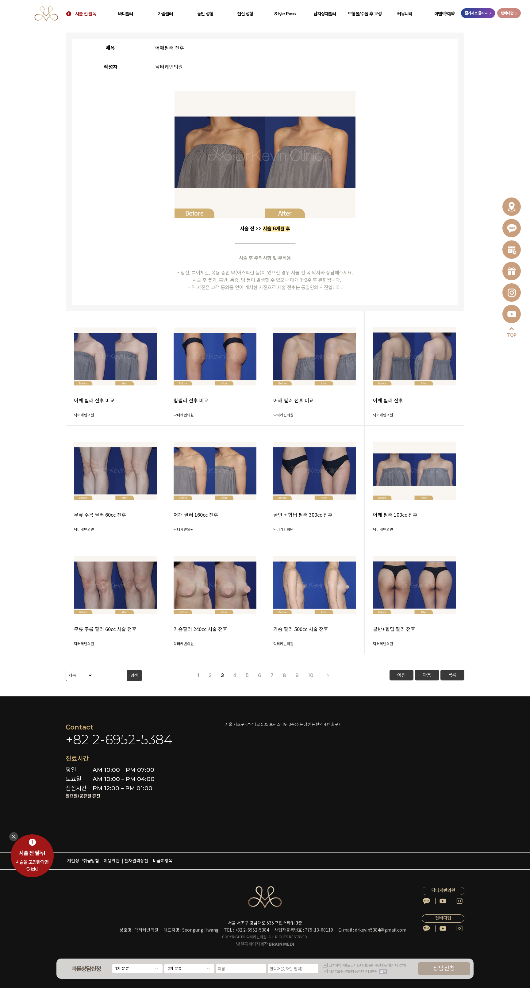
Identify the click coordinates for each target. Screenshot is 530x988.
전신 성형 (245, 14)
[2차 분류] (189, 968)
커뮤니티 (404, 14)
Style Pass (284, 14)
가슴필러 (165, 14)
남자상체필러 (324, 14)
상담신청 (444, 968)
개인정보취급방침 (83, 861)
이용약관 (112, 861)
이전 (401, 675)
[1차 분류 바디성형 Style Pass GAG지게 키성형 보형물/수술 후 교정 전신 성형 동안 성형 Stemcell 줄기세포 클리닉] (137, 968)
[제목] (79, 675)
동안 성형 (205, 14)
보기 (383, 971)
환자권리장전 (136, 861)
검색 (134, 675)
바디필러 (125, 14)
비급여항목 (163, 861)
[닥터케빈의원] (46, 14)
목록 (452, 675)
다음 (427, 675)
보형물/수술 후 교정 (365, 14)
